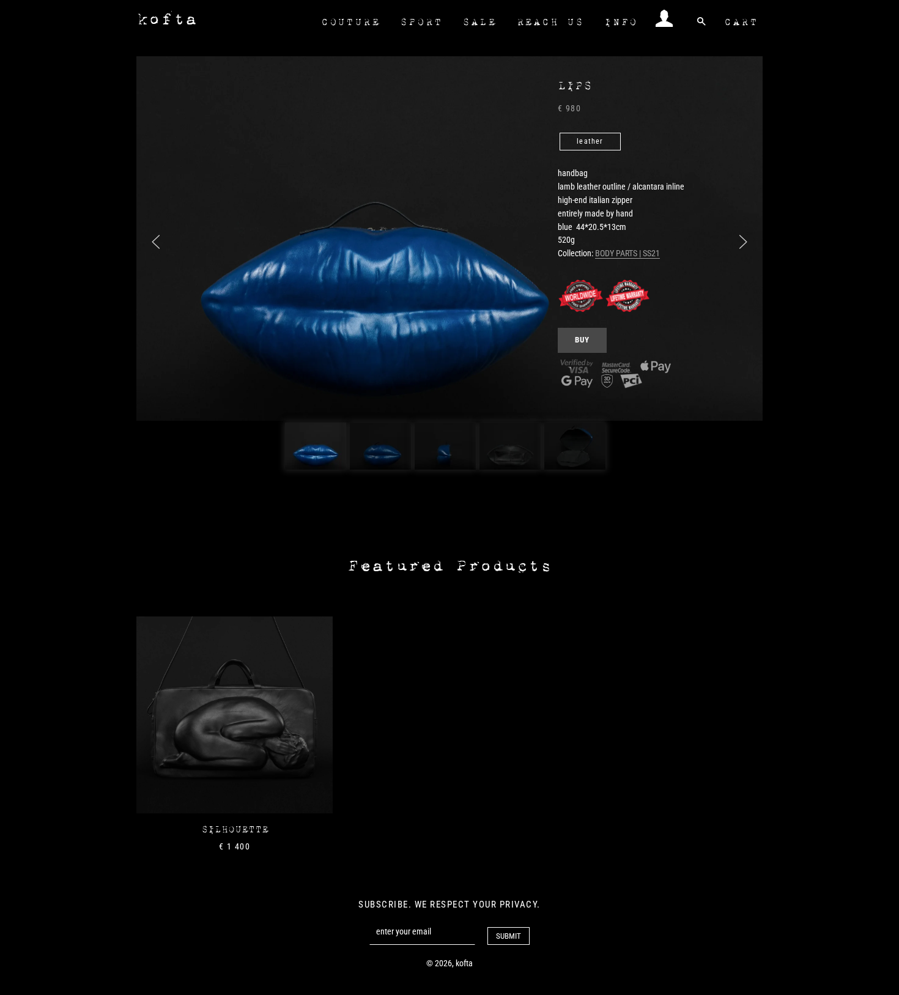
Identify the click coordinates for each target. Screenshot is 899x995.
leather (590, 141)
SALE (479, 22)
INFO (621, 22)
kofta (166, 19)
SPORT (421, 22)
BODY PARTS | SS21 (627, 253)
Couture (350, 22)
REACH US (550, 22)
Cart (741, 22)
